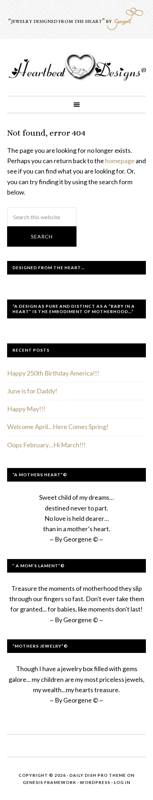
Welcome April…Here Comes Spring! (58, 427)
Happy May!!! (26, 409)
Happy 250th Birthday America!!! (53, 373)
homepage (119, 161)
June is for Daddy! (32, 391)
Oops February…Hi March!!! (46, 445)
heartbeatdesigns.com (76, 67)
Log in (122, 782)
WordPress (95, 782)
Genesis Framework (49, 782)
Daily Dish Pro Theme (97, 775)
